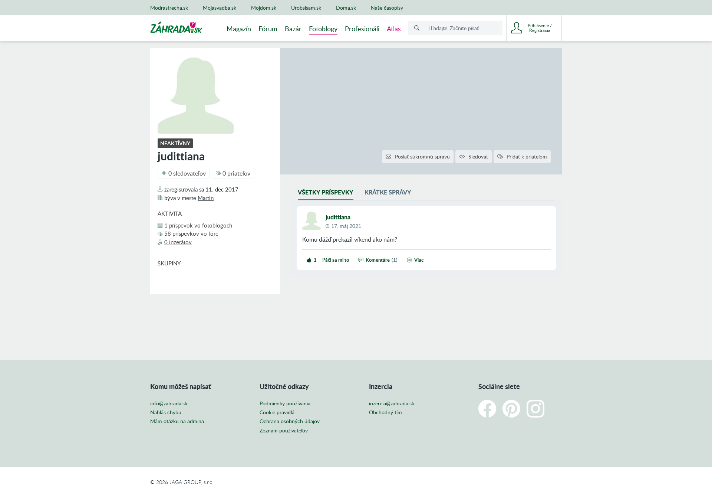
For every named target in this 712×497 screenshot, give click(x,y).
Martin (206, 198)
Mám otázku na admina (177, 421)
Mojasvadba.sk (219, 7)
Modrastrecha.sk (169, 7)
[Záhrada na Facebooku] (487, 409)
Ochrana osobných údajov (290, 421)
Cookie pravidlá (277, 412)
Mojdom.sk (263, 7)
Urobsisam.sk (306, 7)
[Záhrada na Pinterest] (511, 409)
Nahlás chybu (165, 412)
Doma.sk (346, 7)
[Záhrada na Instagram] (535, 409)
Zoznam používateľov (284, 430)
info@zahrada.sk (168, 403)
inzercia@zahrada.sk (391, 403)
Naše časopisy (387, 7)
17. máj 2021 (346, 226)
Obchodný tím (385, 412)
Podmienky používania (285, 403)
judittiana (338, 217)
